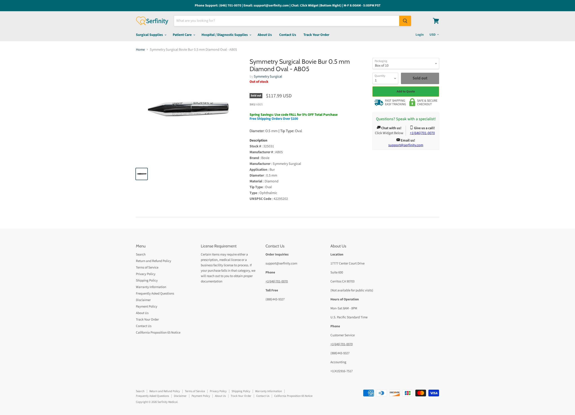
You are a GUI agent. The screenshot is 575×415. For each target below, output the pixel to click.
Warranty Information (151, 287)
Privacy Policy (145, 274)
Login (420, 34)
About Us (265, 34)
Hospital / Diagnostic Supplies (224, 34)
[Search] (405, 21)
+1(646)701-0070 (276, 281)
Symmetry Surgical (268, 76)
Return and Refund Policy (153, 261)
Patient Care (182, 34)
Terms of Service (147, 267)
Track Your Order (316, 34)
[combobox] (286, 21)
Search (141, 254)
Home (140, 50)
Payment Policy (146, 306)
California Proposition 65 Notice (158, 332)
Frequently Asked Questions (155, 293)
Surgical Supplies (150, 34)
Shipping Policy (147, 280)
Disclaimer (143, 300)
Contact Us (287, 34)
